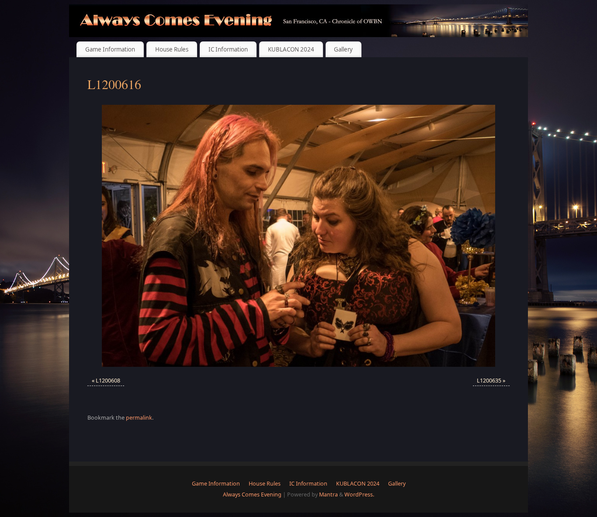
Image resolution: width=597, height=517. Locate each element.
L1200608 (108, 380)
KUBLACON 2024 (291, 49)
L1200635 (489, 380)
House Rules (171, 49)
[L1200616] (298, 236)
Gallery (343, 49)
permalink (139, 417)
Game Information (110, 49)
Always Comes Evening (252, 494)
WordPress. (359, 494)
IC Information (228, 49)
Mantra (328, 494)
